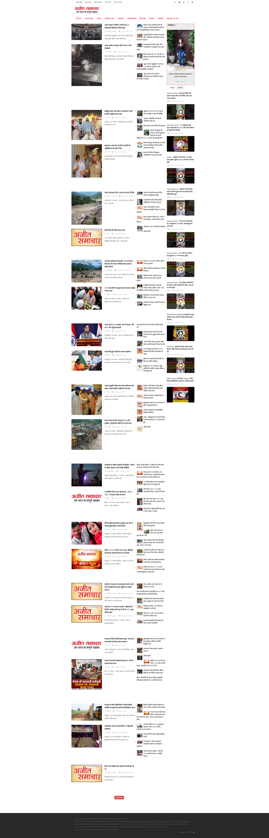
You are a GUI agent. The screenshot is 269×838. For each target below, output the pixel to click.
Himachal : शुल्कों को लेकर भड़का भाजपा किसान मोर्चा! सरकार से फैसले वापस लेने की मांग (180, 349)
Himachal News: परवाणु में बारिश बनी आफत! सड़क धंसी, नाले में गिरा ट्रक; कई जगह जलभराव (179, 95)
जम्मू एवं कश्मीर (110, 471)
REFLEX (190, 832)
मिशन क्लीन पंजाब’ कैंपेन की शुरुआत (154, 126)
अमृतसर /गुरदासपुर (111, 31)
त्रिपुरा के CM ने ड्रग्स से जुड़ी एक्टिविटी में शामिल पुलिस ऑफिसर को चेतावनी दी (153, 368)
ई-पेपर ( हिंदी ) (88, 2)
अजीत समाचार (79, 2)
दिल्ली (108, 331)
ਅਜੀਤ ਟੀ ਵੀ (108, 2)
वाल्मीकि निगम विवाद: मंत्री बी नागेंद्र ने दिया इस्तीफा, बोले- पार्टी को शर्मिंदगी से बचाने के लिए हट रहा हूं (150, 287)
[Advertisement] (111, 104)
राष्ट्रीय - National (112, 196)
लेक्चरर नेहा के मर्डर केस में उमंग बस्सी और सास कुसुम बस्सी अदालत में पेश (154, 334)
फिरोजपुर (109, 52)
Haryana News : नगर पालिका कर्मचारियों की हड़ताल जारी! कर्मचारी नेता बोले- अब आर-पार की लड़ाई (180, 285)
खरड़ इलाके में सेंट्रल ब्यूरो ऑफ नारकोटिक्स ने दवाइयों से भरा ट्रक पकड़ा (150, 47)
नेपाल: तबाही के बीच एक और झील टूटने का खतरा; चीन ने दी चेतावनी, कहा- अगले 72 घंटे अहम (150, 542)
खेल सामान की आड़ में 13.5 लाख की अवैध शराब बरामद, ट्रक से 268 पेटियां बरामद (154, 501)
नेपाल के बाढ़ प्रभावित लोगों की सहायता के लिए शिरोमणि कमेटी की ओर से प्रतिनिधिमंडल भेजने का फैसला (150, 27)
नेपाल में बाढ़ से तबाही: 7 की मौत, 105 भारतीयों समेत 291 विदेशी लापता (153, 753)
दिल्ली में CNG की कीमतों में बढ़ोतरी (154, 226)
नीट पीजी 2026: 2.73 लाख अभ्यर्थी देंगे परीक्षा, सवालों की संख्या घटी (151, 491)
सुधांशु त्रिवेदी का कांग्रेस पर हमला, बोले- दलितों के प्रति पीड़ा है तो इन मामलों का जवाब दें (151, 37)
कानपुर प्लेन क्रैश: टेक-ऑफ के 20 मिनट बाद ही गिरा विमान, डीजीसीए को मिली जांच (150, 552)
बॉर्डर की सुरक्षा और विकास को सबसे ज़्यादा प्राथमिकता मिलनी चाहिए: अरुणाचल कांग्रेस (154, 145)
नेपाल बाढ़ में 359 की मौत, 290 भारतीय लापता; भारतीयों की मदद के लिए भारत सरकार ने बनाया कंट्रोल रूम (150, 474)
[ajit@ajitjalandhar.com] (192, 2)
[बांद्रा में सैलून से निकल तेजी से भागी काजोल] (180, 50)
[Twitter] (179, 2)
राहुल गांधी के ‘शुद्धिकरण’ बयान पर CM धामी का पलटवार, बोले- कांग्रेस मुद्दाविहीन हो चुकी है (150, 66)
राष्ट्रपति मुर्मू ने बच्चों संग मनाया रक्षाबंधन (118, 352)
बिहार (108, 498)
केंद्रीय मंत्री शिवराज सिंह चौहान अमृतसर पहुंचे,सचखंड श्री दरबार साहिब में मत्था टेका (153, 388)
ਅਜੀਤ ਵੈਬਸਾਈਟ (98, 2)
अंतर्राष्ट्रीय (109, 270)
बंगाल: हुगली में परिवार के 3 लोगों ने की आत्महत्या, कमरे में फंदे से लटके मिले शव (150, 219)
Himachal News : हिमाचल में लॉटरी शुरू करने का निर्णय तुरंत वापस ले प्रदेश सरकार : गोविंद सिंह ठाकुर (180, 191)
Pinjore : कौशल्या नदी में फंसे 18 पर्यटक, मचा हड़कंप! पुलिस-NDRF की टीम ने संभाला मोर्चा (180, 159)
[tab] (172, 87)
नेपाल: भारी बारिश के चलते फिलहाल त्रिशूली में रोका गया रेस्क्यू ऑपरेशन (151, 209)
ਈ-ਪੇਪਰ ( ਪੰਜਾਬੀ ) (118, 2)
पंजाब (108, 117)
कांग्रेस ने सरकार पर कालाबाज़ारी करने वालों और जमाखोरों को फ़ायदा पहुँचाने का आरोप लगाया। (119, 587)
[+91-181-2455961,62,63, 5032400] (188, 2)
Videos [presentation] (172, 88)
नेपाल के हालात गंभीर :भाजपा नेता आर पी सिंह (119, 193)
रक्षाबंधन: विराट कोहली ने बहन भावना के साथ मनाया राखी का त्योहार (149, 278)
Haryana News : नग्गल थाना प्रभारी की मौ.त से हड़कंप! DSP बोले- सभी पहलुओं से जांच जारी (180, 223)
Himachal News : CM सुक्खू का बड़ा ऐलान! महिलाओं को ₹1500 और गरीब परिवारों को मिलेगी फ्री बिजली (180, 127)
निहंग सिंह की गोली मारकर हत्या (115, 230)
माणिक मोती (146, 231)
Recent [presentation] (180, 87)
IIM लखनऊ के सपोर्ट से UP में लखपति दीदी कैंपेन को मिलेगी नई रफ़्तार (153, 351)
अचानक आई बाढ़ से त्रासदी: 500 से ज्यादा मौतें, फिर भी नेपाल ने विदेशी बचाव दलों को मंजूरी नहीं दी (119, 264)
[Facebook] (175, 2)
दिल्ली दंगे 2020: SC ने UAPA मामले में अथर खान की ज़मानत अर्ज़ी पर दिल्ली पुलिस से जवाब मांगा (150, 569)
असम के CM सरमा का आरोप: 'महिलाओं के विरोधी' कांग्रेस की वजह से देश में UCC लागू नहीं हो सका (119, 609)
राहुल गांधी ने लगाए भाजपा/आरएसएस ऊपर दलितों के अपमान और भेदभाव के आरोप (150, 76)
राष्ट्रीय (108, 427)
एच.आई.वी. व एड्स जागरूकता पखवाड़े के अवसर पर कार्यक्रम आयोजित (149, 743)
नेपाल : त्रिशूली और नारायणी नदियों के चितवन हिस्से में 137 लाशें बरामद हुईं (154, 419)
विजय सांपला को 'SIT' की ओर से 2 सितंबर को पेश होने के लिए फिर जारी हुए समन (154, 56)
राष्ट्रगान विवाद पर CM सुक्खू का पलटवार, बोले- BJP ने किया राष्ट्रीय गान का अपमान (150, 726)
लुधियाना (109, 294)
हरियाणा (108, 529)
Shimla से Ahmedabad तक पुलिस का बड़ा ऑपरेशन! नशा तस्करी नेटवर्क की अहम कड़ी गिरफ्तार (180, 317)
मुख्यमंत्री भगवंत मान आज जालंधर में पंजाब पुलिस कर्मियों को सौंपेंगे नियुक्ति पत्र (154, 641)
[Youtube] (184, 2)
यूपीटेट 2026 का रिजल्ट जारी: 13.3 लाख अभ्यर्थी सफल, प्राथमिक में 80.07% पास (151, 663)
